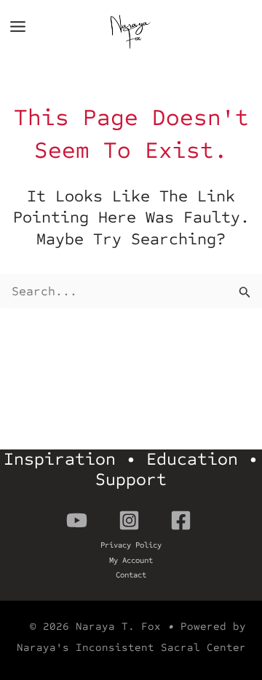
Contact (131, 575)
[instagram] (131, 520)
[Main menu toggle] (18, 26)
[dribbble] (183, 520)
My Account (131, 560)
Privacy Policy (131, 545)
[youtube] (79, 520)
